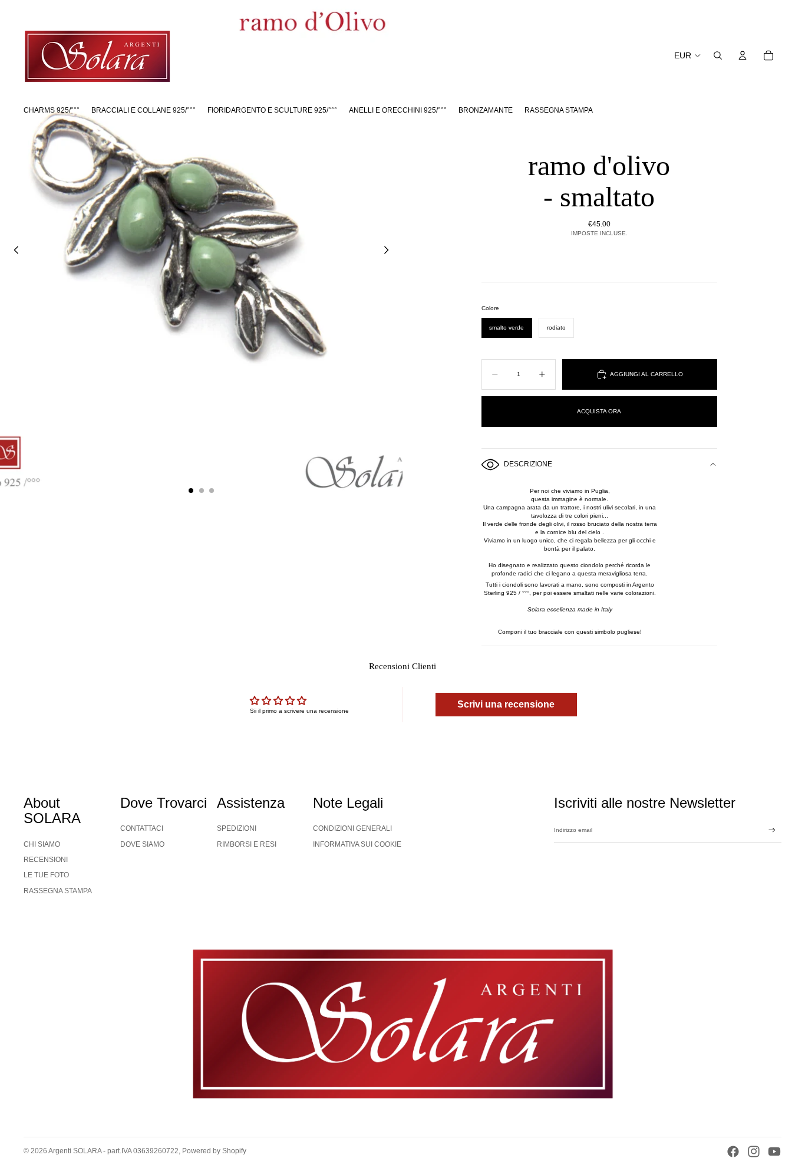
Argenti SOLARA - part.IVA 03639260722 (113, 1151)
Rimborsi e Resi (246, 844)
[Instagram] (754, 1151)
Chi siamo (42, 844)
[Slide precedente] (13, 252)
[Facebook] (733, 1151)
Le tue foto (46, 875)
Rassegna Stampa (58, 891)
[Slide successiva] (389, 252)
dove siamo (142, 844)
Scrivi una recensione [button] (506, 704)
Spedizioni (236, 828)
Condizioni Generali (352, 828)
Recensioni (46, 860)
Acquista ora (599, 411)
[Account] (742, 55)
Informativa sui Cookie (357, 844)
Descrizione (528, 464)
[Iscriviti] (772, 830)
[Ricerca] (718, 55)
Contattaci (141, 828)
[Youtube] (774, 1151)
